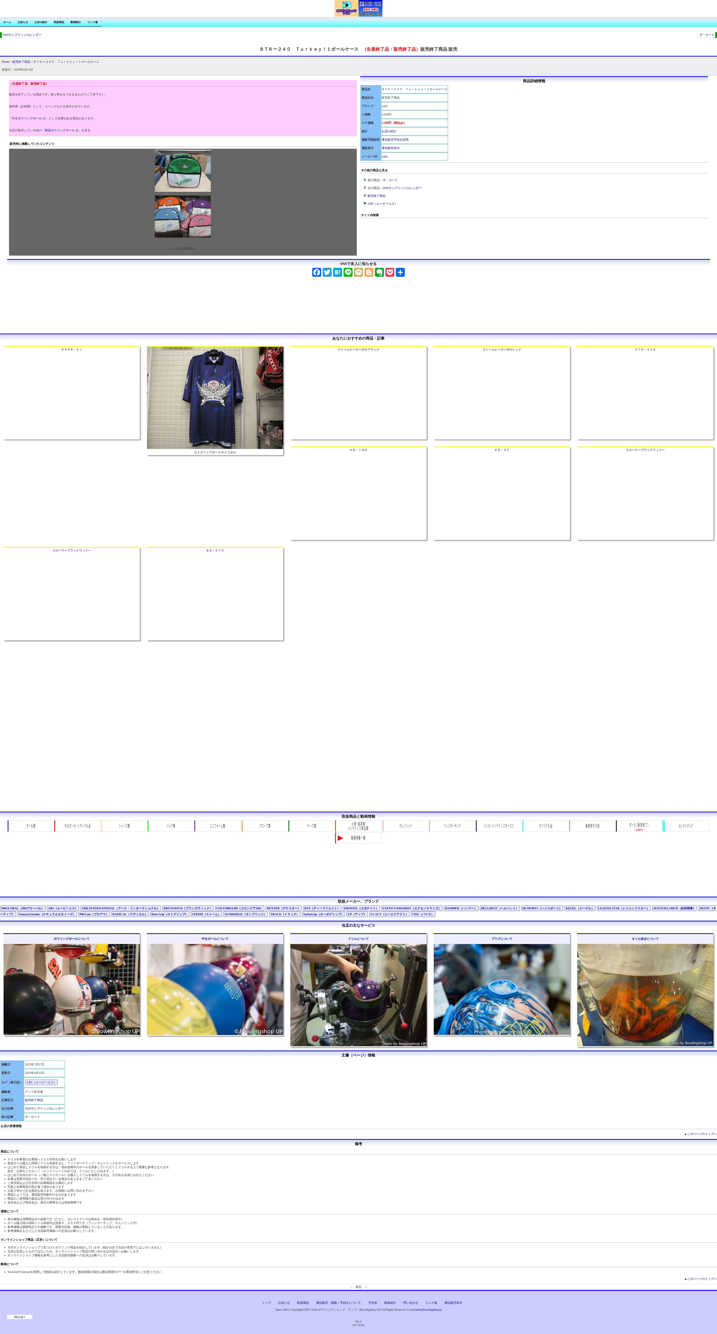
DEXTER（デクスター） (284, 908)
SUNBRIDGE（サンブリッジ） (246, 914)
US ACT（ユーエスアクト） (389, 914)
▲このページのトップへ (700, 1133)
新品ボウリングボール (60, 130)
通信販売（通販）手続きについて (338, 1302)
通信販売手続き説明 (395, 139)
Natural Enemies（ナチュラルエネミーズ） (47, 914)
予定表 (372, 1302)
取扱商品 (59, 22)
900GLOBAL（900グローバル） (22, 908)
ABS (385, 156)
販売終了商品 (21, 61)
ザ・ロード (706, 34)
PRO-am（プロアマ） (94, 914)
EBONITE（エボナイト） (361, 908)
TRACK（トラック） (284, 914)
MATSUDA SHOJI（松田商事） (674, 908)
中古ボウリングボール (27, 118)
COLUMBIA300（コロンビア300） (239, 908)
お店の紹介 (40, 22)
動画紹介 (76, 22)
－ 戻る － (358, 1286)
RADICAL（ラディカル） (130, 914)
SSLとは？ (20, 1317)
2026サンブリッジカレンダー (22, 34)
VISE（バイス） (423, 914)
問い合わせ (410, 1302)
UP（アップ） (357, 914)
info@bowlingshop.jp (429, 1309)
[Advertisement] (358, 306)
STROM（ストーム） (206, 914)
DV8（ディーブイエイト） (322, 908)
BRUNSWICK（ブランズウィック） (188, 908)
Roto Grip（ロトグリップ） (169, 914)
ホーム (7, 22)
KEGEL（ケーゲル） (580, 908)
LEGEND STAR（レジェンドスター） (624, 908)
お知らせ (23, 22)
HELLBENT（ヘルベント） (500, 908)
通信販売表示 (391, 148)
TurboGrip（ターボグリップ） (323, 914)
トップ (266, 1302)
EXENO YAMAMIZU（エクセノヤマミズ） (411, 908)
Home (5, 61)
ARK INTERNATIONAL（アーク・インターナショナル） (121, 908)
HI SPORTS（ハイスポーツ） (542, 908)
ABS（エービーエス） (383, 203)
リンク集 (92, 22)
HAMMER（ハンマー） (461, 908)
